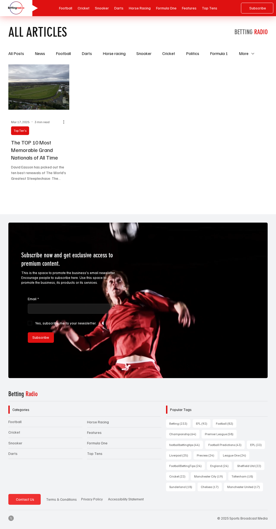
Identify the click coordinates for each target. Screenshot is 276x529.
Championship (184, 434)
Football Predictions (226, 444)
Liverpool (180, 455)
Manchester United (245, 487)
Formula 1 (219, 53)
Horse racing (114, 53)
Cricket (168, 53)
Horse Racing (98, 422)
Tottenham (244, 476)
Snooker (143, 53)
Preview (207, 455)
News (40, 53)
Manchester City (210, 476)
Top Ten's (20, 131)
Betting (23, 394)
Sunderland (182, 487)
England (221, 466)
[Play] (32, 8)
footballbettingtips (186, 444)
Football (63, 53)
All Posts (16, 53)
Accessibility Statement (126, 499)
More (244, 53)
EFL (203, 423)
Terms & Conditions (61, 499)
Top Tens (94, 453)
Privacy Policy (92, 499)
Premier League (221, 434)
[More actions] (66, 122)
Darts (87, 53)
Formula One (97, 443)
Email (33, 298)
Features (94, 432)
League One (236, 455)
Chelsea (211, 487)
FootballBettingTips (187, 466)
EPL (257, 444)
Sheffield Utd (250, 466)
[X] (11, 518)
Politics (192, 53)
